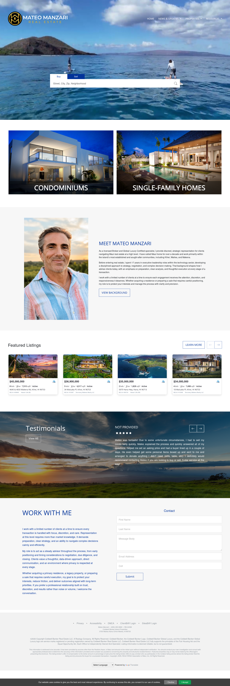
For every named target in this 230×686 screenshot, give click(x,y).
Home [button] (150, 18)
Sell (76, 76)
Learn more (194, 345)
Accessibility (96, 623)
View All (33, 438)
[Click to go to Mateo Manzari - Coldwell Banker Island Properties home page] (38, 19)
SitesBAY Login (149, 623)
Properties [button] (193, 18)
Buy (59, 76)
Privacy (80, 623)
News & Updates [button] (168, 18)
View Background (114, 292)
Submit (130, 576)
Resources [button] (213, 18)
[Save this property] (54, 358)
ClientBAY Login (128, 623)
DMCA (111, 623)
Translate (134, 665)
